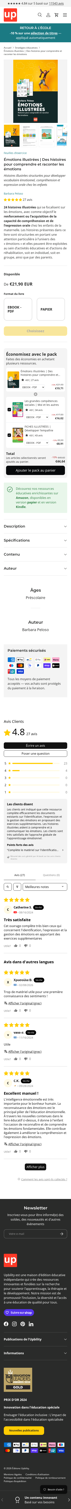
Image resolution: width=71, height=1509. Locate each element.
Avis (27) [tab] (19, 875)
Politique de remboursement (50, 1477)
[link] (13, 379)
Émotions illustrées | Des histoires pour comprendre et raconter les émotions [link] (39, 373)
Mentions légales (13, 1474)
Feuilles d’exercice (15, 153)
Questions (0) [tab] (51, 875)
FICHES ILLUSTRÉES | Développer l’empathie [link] (39, 428)
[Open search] (8, 887)
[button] (56, 15)
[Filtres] (17, 887)
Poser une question (36, 753)
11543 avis (56, 3)
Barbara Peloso (13, 193)
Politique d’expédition (15, 1481)
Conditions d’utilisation (37, 1474)
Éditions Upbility (20, 1468)
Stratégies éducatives (26, 47)
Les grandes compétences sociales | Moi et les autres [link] (42, 403)
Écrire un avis (35, 746)
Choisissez (35, 331)
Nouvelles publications (24, 1430)
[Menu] (65, 15)
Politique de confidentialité (18, 1477)
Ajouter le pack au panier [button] (35, 470)
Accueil (7, 47)
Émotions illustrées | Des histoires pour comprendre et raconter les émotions (33, 52)
